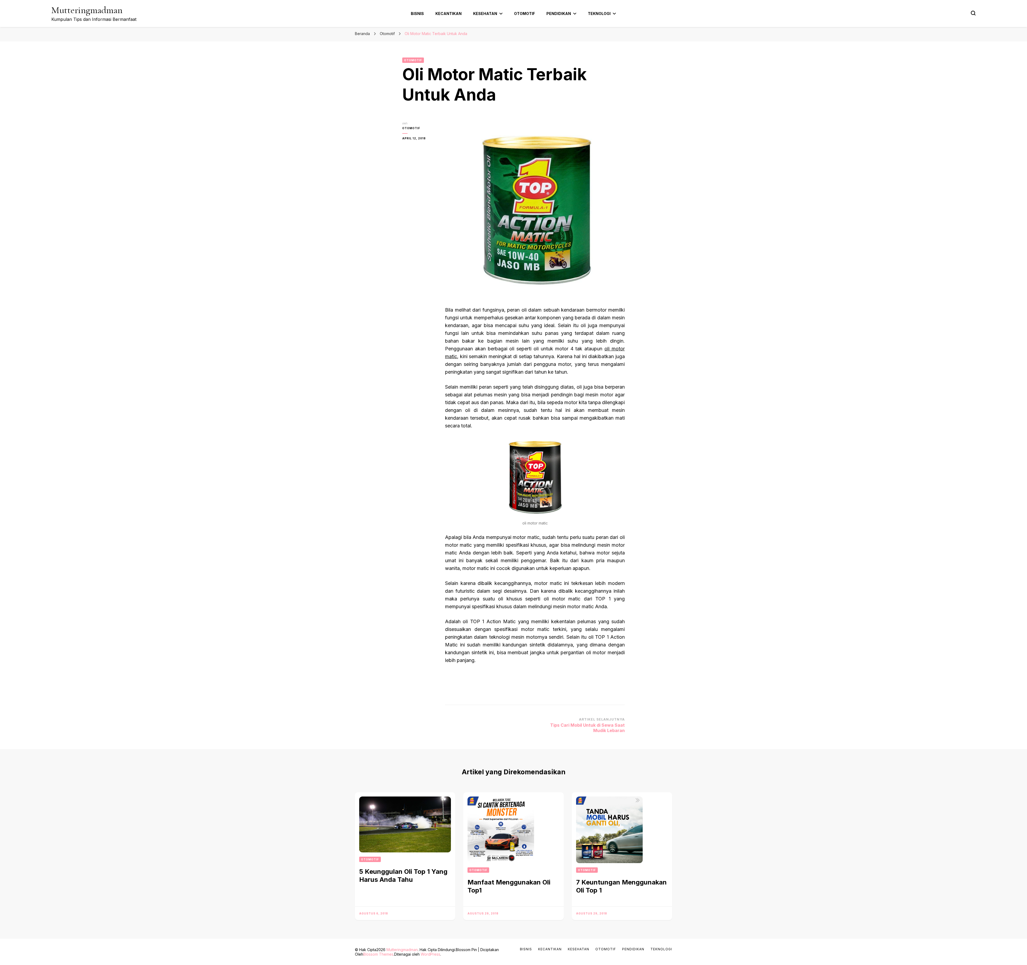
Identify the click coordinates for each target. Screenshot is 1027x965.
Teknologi (599, 13)
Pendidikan (558, 13)
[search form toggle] (973, 13)
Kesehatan (485, 13)
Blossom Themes (378, 954)
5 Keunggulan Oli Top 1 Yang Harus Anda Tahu (403, 875)
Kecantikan (448, 13)
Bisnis (417, 13)
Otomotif (524, 13)
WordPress (430, 954)
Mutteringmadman (86, 10)
